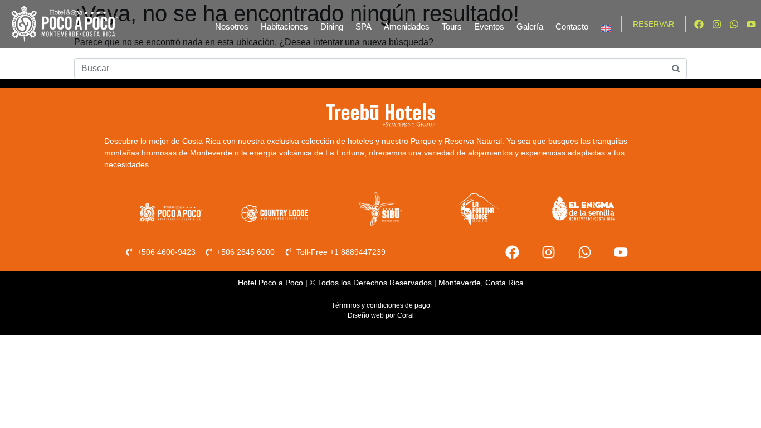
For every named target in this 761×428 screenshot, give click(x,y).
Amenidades (407, 26)
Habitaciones (284, 26)
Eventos (489, 26)
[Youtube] (751, 23)
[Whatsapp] (734, 23)
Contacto (571, 26)
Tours (452, 26)
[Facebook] (698, 23)
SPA (363, 26)
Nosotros (231, 26)
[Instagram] (716, 23)
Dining (331, 26)
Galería (529, 26)
